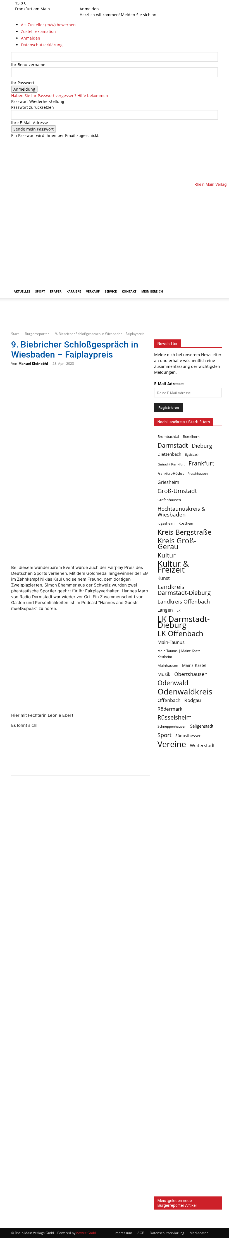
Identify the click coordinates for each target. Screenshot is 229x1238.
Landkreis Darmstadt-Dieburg (184, 590)
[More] (75, 761)
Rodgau (192, 700)
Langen (165, 610)
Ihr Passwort (22, 82)
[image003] (188, 1188)
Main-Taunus (171, 642)
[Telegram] (56, 761)
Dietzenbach (169, 454)
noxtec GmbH (86, 1232)
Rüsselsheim (175, 717)
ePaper (55, 291)
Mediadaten (199, 1232)
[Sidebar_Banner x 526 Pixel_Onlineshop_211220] (188, 1050)
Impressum (123, 1232)
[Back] (100, 3)
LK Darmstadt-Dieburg (184, 622)
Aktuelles (22, 291)
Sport (40, 291)
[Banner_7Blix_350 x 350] (188, 912)
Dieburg (202, 445)
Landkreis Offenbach (184, 601)
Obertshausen (190, 674)
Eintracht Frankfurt (171, 464)
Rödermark (170, 709)
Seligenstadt (201, 726)
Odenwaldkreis (185, 691)
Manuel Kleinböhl (33, 363)
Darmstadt (173, 445)
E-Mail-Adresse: (169, 383)
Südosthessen (188, 735)
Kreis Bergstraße (184, 532)
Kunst (164, 578)
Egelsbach (192, 454)
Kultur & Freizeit (173, 567)
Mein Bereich (152, 291)
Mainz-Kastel (194, 665)
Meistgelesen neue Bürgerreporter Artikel (177, 1203)
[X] (93, 3)
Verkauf (93, 291)
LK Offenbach (180, 633)
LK (178, 610)
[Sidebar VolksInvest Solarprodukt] (188, 981)
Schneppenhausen (172, 726)
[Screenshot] (114, 323)
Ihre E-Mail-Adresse (29, 122)
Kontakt (129, 291)
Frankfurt (201, 463)
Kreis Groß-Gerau (177, 543)
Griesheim (168, 482)
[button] (211, 194)
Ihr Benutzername (28, 64)
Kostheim (186, 523)
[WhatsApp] (38, 761)
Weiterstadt (202, 746)
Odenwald (173, 683)
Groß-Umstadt (177, 491)
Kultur (167, 555)
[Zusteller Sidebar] (188, 1119)
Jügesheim (166, 523)
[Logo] (107, 233)
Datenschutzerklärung (167, 1232)
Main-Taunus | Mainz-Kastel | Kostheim (181, 653)
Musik (164, 674)
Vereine (172, 744)
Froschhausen (198, 474)
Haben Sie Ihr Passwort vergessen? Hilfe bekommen (59, 95)
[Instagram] (90, 3)
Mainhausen (168, 665)
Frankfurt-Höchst (171, 473)
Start (15, 333)
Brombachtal (168, 436)
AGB (140, 1232)
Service (111, 291)
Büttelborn (191, 436)
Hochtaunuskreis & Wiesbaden (181, 511)
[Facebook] (86, 3)
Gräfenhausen (169, 499)
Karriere (73, 291)
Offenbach (169, 700)
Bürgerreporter (37, 333)
